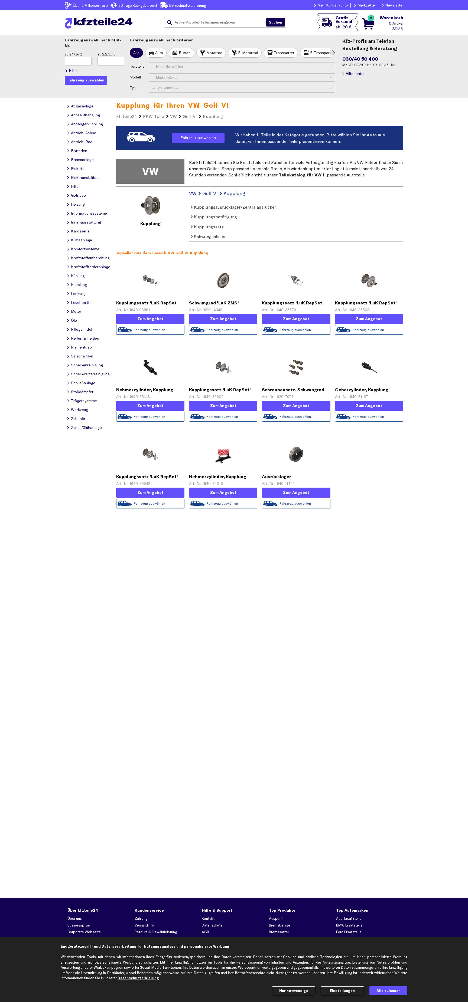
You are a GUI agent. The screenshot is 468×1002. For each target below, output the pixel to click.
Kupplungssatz (208, 226)
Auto (159, 52)
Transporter (284, 52)
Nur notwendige (293, 990)
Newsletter (394, 5)
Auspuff (275, 918)
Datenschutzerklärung (138, 978)
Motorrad (214, 52)
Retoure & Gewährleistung (156, 932)
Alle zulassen (388, 990)
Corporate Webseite (84, 932)
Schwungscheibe (209, 236)
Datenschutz (212, 925)
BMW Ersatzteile (349, 925)
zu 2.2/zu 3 (107, 54)
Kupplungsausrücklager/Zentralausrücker (234, 207)
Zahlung (141, 918)
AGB (205, 932)
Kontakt (208, 918)
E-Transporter (322, 52)
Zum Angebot (150, 318)
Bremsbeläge (279, 925)
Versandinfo (144, 925)
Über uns (74, 918)
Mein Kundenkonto (333, 5)
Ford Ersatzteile (349, 932)
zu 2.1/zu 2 (73, 54)
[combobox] (217, 22)
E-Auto (185, 52)
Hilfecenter (355, 73)
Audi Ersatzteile (349, 918)
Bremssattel (279, 932)
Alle (136, 52)
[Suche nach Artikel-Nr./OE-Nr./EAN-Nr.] (275, 22)
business (78, 925)
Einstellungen (342, 990)
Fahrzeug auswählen (198, 137)
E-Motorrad (248, 52)
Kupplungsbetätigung (215, 216)
